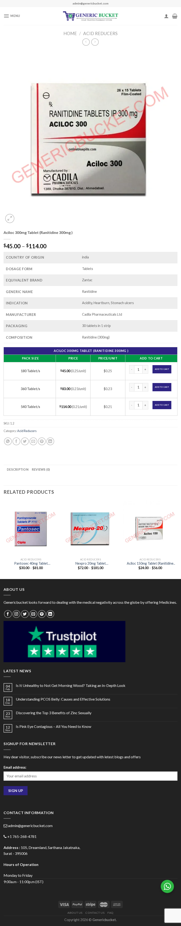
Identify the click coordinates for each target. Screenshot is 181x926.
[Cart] (174, 16)
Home (70, 33)
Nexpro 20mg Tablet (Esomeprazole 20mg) (90, 563)
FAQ (110, 912)
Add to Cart (162, 369)
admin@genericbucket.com (30, 825)
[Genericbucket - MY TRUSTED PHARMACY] (90, 16)
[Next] (177, 539)
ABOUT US (74, 912)
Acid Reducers (100, 33)
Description (18, 469)
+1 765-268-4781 (22, 836)
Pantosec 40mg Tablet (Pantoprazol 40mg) (31, 563)
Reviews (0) (41, 469)
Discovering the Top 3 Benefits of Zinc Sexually (53, 712)
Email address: (15, 767)
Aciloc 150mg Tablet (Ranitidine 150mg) (150, 563)
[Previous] (3, 539)
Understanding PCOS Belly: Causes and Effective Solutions (63, 699)
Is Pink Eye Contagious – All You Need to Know (53, 726)
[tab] (18, 469)
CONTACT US (94, 912)
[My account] (166, 16)
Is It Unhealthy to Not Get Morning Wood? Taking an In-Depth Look (70, 685)
